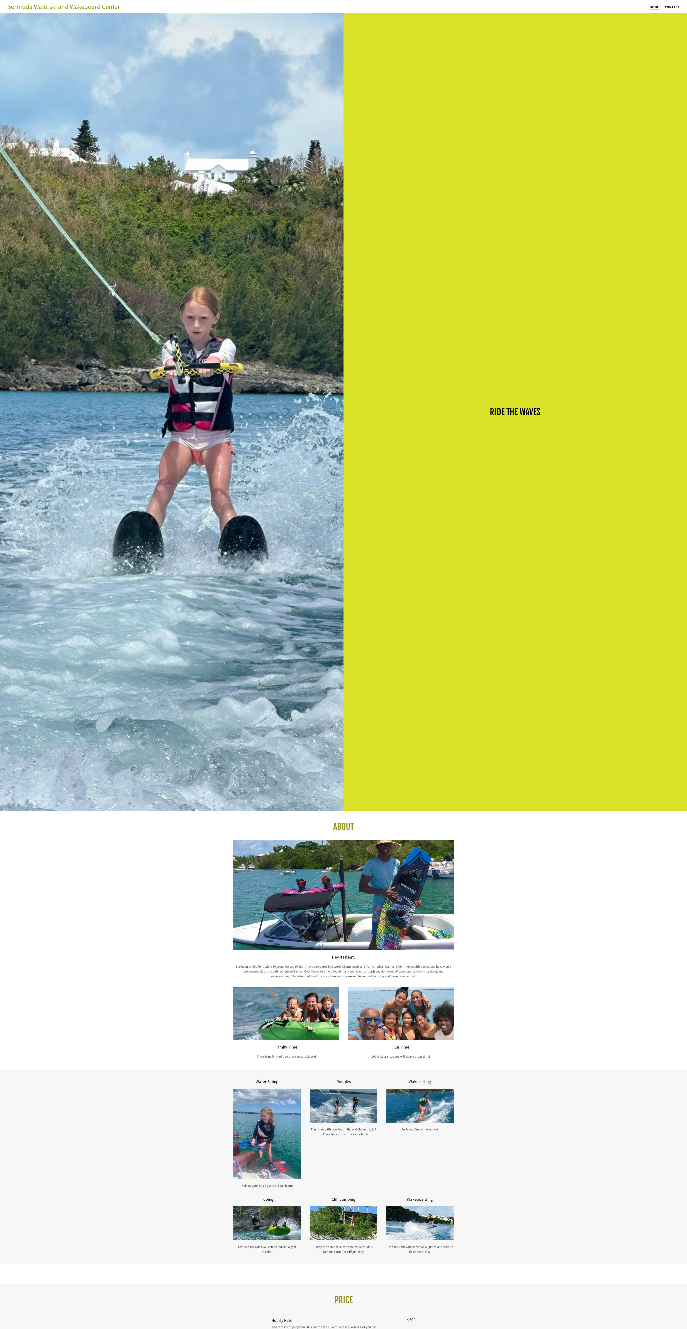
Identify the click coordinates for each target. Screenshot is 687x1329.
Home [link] (654, 7)
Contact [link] (672, 7)
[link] (63, 8)
